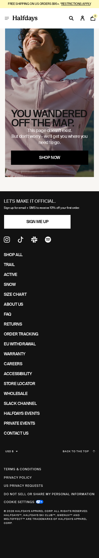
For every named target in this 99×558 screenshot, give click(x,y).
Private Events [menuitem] (19, 423)
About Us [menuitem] (13, 304)
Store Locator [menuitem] (19, 383)
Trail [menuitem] (9, 264)
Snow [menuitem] (10, 284)
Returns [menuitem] (13, 324)
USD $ (9, 451)
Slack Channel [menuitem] (20, 403)
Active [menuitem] (10, 274)
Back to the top (76, 451)
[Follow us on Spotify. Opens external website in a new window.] (48, 241)
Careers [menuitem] (13, 363)
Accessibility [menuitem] (18, 373)
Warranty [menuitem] (14, 354)
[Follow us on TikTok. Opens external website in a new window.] (21, 241)
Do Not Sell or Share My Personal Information (49, 494)
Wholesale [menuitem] (16, 393)
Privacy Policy (18, 477)
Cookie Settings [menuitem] (19, 501)
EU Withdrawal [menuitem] (20, 344)
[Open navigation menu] (7, 18)
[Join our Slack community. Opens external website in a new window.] (34, 241)
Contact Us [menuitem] (16, 433)
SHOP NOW (49, 157)
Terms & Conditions (22, 469)
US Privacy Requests (23, 486)
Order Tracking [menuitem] (21, 334)
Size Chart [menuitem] (15, 294)
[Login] (82, 18)
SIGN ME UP (37, 221)
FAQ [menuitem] (7, 314)
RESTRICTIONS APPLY (75, 4)
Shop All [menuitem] (13, 254)
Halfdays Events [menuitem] (22, 413)
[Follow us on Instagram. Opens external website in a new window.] (7, 241)
